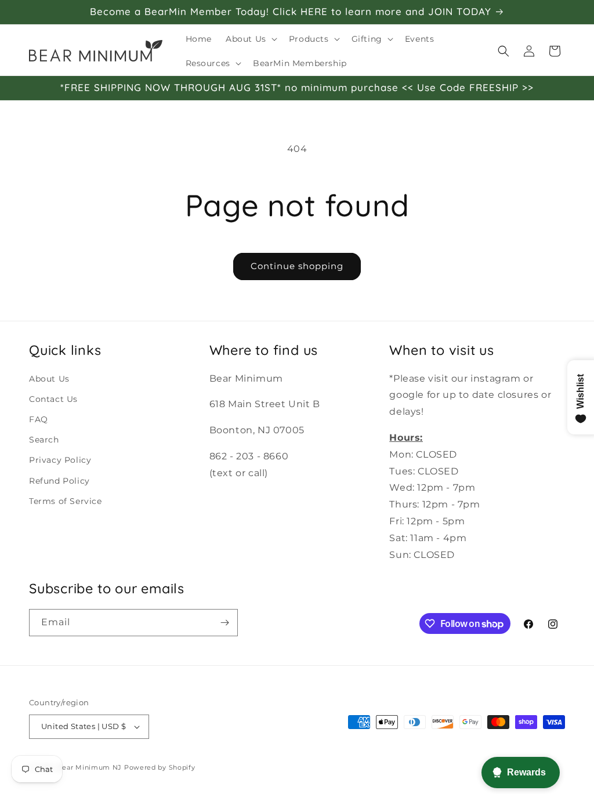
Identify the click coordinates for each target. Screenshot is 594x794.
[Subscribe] (224, 622)
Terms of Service (65, 501)
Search (44, 439)
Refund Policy (59, 481)
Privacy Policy (60, 460)
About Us (49, 379)
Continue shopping (297, 265)
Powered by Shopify (159, 767)
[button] (250, 39)
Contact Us (53, 399)
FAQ (38, 419)
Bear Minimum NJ (89, 767)
